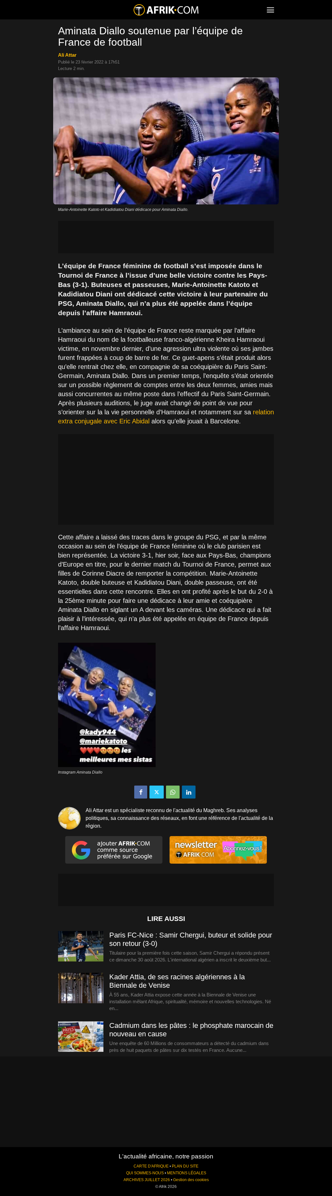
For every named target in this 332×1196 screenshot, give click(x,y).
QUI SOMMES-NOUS (145, 1173)
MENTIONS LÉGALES (186, 1173)
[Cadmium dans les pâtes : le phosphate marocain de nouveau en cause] (80, 1036)
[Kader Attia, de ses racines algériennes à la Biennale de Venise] (80, 988)
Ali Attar (67, 55)
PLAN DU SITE (185, 1166)
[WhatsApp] (173, 792)
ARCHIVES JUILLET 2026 (147, 1180)
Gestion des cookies (191, 1180)
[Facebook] (140, 792)
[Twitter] (156, 792)
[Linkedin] (189, 792)
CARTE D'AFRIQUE (151, 1166)
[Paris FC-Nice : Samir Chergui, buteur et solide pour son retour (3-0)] (80, 946)
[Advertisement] (166, 237)
